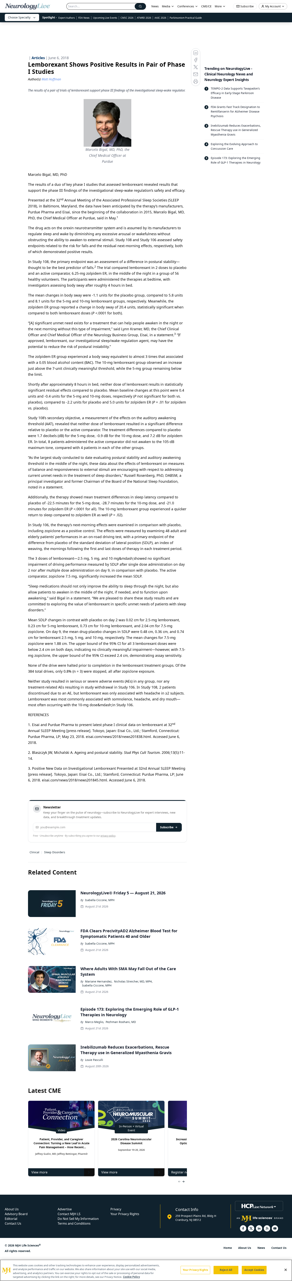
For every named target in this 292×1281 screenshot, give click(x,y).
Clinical (34, 852)
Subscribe (166, 827)
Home (227, 1248)
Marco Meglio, (94, 1022)
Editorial (11, 1218)
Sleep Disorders (54, 852)
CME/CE (206, 6)
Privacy (115, 1209)
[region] (146, 1270)
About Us (12, 1209)
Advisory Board (16, 1214)
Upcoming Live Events (105, 17)
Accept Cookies (254, 1270)
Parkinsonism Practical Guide (186, 17)
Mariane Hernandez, (98, 981)
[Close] (285, 1269)
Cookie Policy (131, 1277)
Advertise (65, 1209)
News (155, 6)
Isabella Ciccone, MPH (99, 900)
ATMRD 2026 (144, 17)
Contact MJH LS (69, 1214)
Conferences (185, 6)
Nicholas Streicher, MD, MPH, (133, 981)
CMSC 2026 (127, 17)
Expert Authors (66, 17)
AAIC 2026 (160, 17)
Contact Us (13, 1223)
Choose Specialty (19, 17)
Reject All (226, 1270)
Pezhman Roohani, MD (121, 1022)
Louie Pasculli (94, 1060)
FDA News (84, 17)
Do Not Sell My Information (78, 1218)
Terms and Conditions (74, 1223)
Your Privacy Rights (124, 1214)
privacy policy (108, 835)
